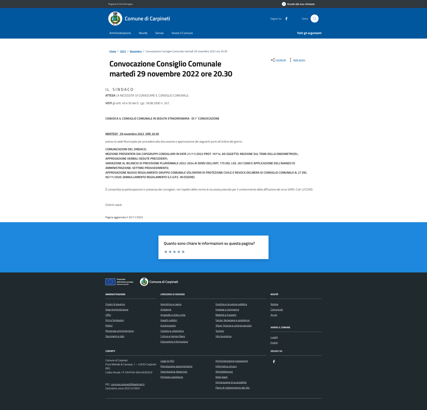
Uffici (108, 315)
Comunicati (277, 310)
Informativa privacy (226, 366)
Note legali (222, 377)
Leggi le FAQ (167, 361)
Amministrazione (120, 33)
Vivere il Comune (182, 33)
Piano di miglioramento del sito (233, 388)
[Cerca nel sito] (315, 19)
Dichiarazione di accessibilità (231, 382)
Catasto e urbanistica (172, 331)
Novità (143, 33)
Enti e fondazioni (114, 320)
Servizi (159, 33)
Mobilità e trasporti (226, 315)
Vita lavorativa (224, 336)
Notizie (274, 304)
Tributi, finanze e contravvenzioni (234, 326)
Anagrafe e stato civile (172, 315)
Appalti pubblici (168, 320)
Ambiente (165, 310)
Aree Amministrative (116, 310)
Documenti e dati (114, 336)
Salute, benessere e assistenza (233, 320)
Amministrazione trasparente (232, 361)
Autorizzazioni (168, 326)
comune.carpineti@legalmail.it (128, 384)
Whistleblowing (224, 372)
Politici (109, 326)
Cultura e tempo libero (172, 336)
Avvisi (274, 315)
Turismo (220, 331)
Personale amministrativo (119, 331)
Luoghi (274, 337)
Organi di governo (115, 304)
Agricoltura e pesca (170, 304)
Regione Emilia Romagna (120, 4)
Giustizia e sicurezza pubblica (231, 304)
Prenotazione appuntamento (176, 366)
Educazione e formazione (174, 342)
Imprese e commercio (227, 310)
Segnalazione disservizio (173, 372)
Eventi (274, 343)
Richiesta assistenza (171, 377)
